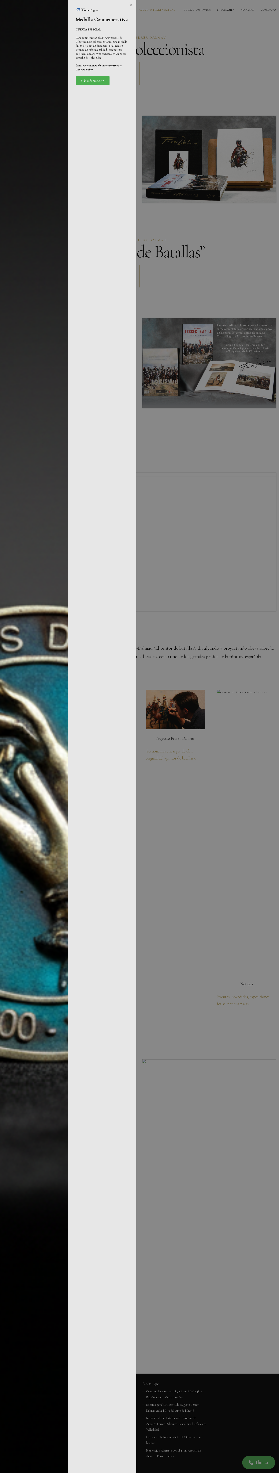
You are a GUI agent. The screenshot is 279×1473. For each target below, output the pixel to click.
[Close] (131, 5)
